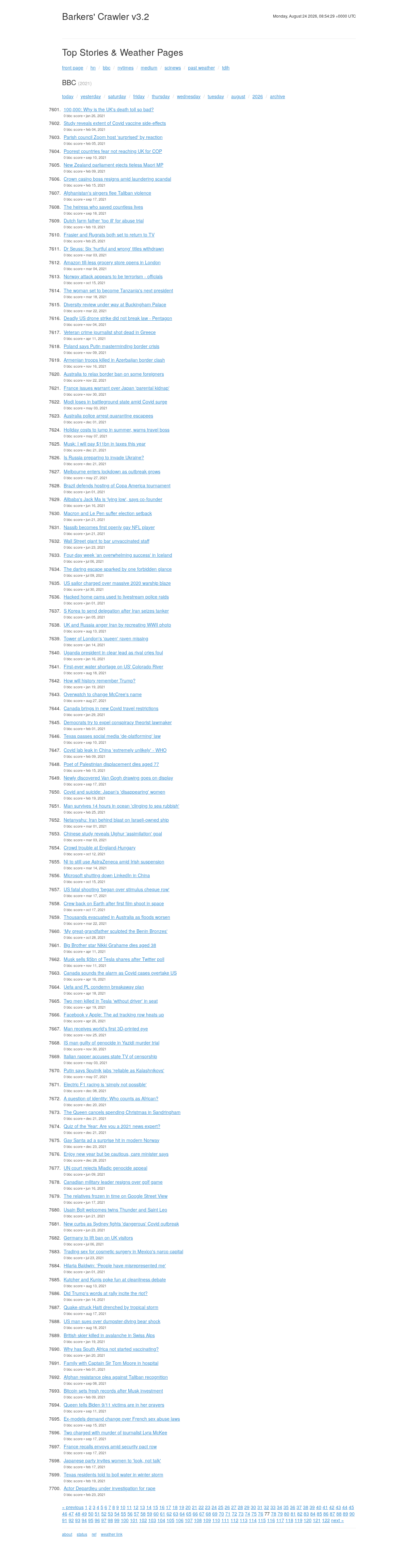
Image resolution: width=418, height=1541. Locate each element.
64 (182, 1513)
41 (325, 1507)
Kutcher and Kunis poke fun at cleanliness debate (115, 1279)
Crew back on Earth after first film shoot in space (114, 903)
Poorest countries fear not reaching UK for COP (113, 151)
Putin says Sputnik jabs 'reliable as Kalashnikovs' (114, 1070)
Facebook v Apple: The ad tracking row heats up (114, 1014)
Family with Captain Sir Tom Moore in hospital (111, 1363)
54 (117, 1513)
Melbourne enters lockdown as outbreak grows (112, 471)
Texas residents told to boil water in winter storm (113, 1474)
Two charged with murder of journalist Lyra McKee (115, 1432)
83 (306, 1513)
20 (188, 1507)
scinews (173, 67)
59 (149, 1513)
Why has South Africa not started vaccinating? (111, 1349)
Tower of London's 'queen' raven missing (106, 638)
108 (198, 1520)
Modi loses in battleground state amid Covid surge (115, 401)
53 (110, 1513)
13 (142, 1507)
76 (260, 1513)
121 (317, 1520)
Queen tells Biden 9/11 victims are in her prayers (114, 1404)
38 (305, 1507)
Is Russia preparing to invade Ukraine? (104, 457)
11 (129, 1507)
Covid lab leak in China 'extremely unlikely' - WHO (115, 750)
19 (181, 1507)
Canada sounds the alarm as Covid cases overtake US (120, 972)
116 (271, 1520)
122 (326, 1520)
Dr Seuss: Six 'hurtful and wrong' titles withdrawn (114, 248)
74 (247, 1513)
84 (312, 1513)
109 (207, 1520)
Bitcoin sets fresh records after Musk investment (113, 1390)
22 (201, 1507)
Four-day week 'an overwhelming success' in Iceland (118, 555)
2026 (257, 96)
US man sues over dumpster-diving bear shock (112, 1321)
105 (170, 1520)
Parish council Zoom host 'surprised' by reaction (113, 137)
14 (149, 1507)
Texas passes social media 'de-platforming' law (112, 736)
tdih (226, 67)
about (67, 1534)
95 (90, 1520)
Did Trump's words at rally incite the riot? (106, 1293)
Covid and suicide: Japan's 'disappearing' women (114, 791)
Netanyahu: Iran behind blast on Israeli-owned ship (116, 819)
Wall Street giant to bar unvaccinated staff (106, 541)
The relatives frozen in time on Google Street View (116, 1196)
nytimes (126, 67)
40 (318, 1507)
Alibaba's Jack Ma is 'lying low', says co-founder (113, 499)
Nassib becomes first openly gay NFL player (109, 527)
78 (273, 1513)
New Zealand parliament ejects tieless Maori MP (113, 164)
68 (208, 1513)
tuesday (216, 96)
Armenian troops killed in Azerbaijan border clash (114, 360)
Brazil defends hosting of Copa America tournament (117, 485)
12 (135, 1507)
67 (201, 1513)
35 (286, 1507)
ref (94, 1534)
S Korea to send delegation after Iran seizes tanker (116, 610)
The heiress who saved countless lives (103, 207)
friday (139, 96)
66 (195, 1513)
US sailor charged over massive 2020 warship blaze (117, 583)
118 (289, 1520)
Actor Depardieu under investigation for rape (109, 1488)
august (238, 96)
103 (152, 1520)
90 (352, 1513)
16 (162, 1507)
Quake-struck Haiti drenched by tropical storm (111, 1307)
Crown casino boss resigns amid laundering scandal (117, 178)
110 (216, 1520)
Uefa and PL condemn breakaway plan (104, 987)
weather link (111, 1534)
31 (260, 1507)
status (82, 1534)
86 (326, 1513)
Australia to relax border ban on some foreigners (114, 374)
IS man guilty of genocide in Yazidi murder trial (111, 1042)
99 (117, 1520)
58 (143, 1513)
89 (345, 1513)
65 (188, 1513)
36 (292, 1507)
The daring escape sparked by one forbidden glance (118, 569)
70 (221, 1513)
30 (253, 1507)
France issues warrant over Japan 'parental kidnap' (116, 388)
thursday (161, 96)
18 (175, 1507)
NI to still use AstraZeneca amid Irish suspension (114, 861)
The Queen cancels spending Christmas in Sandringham (122, 1112)
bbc (106, 67)
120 (308, 1520)
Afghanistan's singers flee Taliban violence (107, 193)
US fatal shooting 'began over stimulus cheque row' (116, 889)
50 (90, 1513)
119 (298, 1520)
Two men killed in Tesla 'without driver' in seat (111, 1001)
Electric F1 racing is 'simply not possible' (105, 1084)
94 (84, 1520)
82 (299, 1513)
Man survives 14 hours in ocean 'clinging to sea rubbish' (121, 805)
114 (253, 1520)
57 (136, 1513)
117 (280, 1520)
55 (123, 1513)
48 (77, 1513)
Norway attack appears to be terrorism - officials (113, 276)
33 (273, 1507)
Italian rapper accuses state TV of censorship (110, 1056)
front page (72, 67)
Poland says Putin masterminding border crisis (111, 346)
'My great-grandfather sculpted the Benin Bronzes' (116, 931)
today (67, 96)
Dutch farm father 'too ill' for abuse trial (104, 220)
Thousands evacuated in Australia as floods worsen (117, 917)
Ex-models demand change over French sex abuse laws (122, 1418)
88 (339, 1513)
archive (277, 96)
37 (299, 1507)
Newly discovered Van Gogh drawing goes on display (118, 777)
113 (244, 1520)
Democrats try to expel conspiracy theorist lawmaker (118, 722)
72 (234, 1513)
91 (64, 1520)
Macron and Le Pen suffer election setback (108, 513)
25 (220, 1507)
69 (214, 1513)
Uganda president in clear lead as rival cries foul (113, 652)
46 (64, 1513)
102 (143, 1520)
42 (331, 1507)
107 (189, 1520)
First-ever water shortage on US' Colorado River (113, 666)
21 (194, 1507)
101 (134, 1520)
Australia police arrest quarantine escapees (108, 415)
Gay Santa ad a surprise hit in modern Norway (111, 1140)
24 (214, 1507)
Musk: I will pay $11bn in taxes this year (105, 443)
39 (312, 1507)
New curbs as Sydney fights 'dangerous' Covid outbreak (121, 1223)
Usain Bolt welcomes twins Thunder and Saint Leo (115, 1209)
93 (77, 1520)
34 (279, 1507)
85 (319, 1513)
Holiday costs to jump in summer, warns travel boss (116, 429)
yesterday (91, 96)
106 (180, 1520)
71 (228, 1513)
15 (155, 1507)
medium (149, 67)
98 (110, 1520)
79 (280, 1513)
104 (161, 1520)
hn (93, 67)
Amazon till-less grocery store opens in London (112, 262)
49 (84, 1513)
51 (97, 1513)
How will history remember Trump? (100, 680)
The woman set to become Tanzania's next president (118, 290)
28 (240, 1507)
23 (207, 1507)
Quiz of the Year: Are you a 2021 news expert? (112, 1126)
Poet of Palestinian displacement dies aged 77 (111, 764)
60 (156, 1513)
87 (332, 1513)
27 (233, 1507)
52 (103, 1513)
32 (266, 1507)
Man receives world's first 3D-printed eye (106, 1028)
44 (344, 1507)
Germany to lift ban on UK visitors (98, 1237)
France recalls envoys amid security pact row (110, 1446)
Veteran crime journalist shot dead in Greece (110, 332)
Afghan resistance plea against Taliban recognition (116, 1377)
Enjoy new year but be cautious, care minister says (116, 1154)
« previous (73, 1507)
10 (122, 1507)
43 (338, 1507)
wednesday (189, 96)
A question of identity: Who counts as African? (111, 1098)
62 (169, 1513)
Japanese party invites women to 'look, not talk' (112, 1460)
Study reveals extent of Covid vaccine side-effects (115, 123)
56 (130, 1513)
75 (254, 1513)
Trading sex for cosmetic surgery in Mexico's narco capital (123, 1251)
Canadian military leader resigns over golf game (113, 1182)
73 (241, 1513)
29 (246, 1507)
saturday (117, 96)
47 (71, 1513)
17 (168, 1507)
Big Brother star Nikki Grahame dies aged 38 (110, 945)
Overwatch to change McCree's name (103, 694)
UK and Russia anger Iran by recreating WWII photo (117, 624)
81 (293, 1513)
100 (125, 1520)
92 (71, 1520)
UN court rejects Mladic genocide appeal (105, 1168)
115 (262, 1520)
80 (286, 1513)
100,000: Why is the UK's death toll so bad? (109, 109)
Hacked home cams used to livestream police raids (116, 596)
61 (162, 1513)
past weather (201, 67)
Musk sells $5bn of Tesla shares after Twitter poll (114, 959)
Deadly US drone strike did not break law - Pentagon (118, 318)
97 (103, 1520)
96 (97, 1520)
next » (337, 1520)
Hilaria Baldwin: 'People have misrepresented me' (115, 1265)
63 (175, 1513)
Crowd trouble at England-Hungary (100, 847)
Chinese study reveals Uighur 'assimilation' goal (113, 833)
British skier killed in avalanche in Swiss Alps (109, 1335)
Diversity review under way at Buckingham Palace (115, 304)
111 (225, 1520)
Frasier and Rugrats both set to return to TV (109, 234)
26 (227, 1507)
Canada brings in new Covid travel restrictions (111, 708)
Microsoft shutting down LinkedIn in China (107, 875)
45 (351, 1507)
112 (234, 1520)
